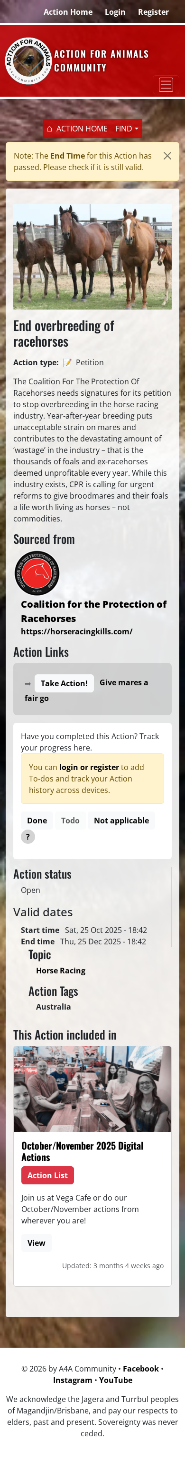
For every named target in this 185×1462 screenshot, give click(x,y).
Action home (82, 128)
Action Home (68, 12)
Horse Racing (60, 970)
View (37, 1243)
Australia (53, 1006)
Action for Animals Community (101, 60)
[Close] (167, 155)
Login (115, 12)
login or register (89, 767)
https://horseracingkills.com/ (77, 631)
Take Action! (64, 683)
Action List (48, 1175)
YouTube (115, 1380)
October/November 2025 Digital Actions (82, 1151)
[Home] (27, 61)
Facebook (141, 1368)
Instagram (72, 1380)
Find (123, 128)
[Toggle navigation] (166, 84)
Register (153, 12)
